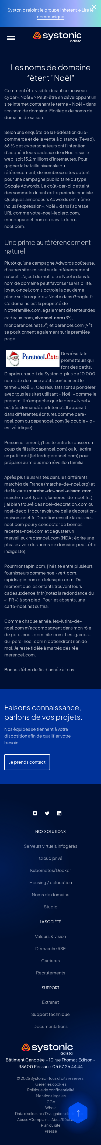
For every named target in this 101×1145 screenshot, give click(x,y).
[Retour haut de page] (78, 1112)
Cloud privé (50, 858)
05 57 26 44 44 (67, 1066)
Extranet (50, 1002)
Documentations (50, 1026)
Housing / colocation (50, 882)
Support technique (50, 1014)
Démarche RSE (50, 948)
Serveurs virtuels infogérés (50, 846)
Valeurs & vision (50, 936)
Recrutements (50, 973)
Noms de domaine (50, 894)
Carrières (50, 960)
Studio (50, 906)
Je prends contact (27, 762)
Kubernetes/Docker (50, 870)
